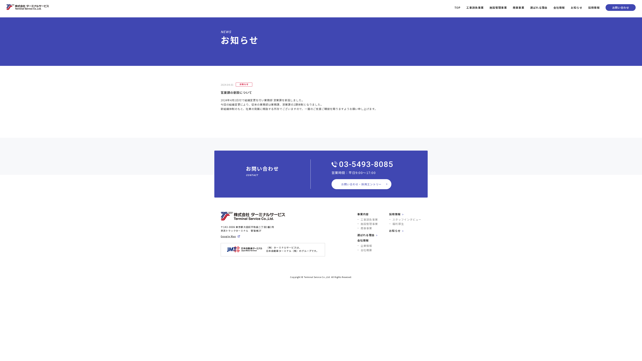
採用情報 (594, 8)
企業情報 (366, 246)
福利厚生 (398, 224)
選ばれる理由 (539, 8)
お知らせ (576, 8)
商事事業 (518, 8)
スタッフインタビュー (406, 219)
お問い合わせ (620, 8)
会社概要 (366, 250)
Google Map (228, 236)
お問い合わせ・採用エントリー (361, 184)
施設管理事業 (498, 8)
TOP (457, 8)
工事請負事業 (475, 8)
